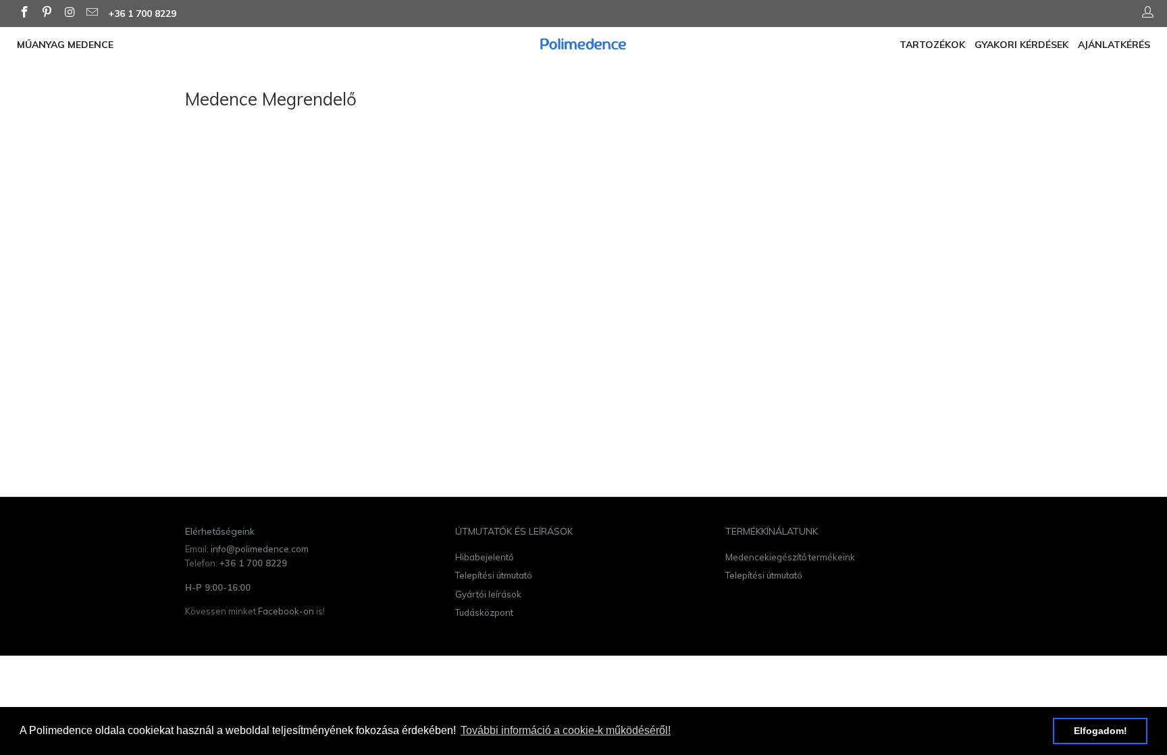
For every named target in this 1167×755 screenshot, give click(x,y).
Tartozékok (932, 45)
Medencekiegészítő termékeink (790, 557)
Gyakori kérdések (1021, 45)
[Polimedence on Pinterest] (46, 13)
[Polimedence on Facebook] (23, 13)
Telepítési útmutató (493, 575)
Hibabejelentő (484, 557)
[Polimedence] (583, 44)
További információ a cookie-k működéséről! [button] (566, 730)
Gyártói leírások (488, 594)
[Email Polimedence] (92, 13)
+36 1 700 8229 (142, 13)
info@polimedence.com (260, 548)
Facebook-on (286, 611)
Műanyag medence (65, 45)
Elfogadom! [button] (1100, 730)
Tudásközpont (484, 612)
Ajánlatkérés (1114, 45)
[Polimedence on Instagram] (69, 13)
